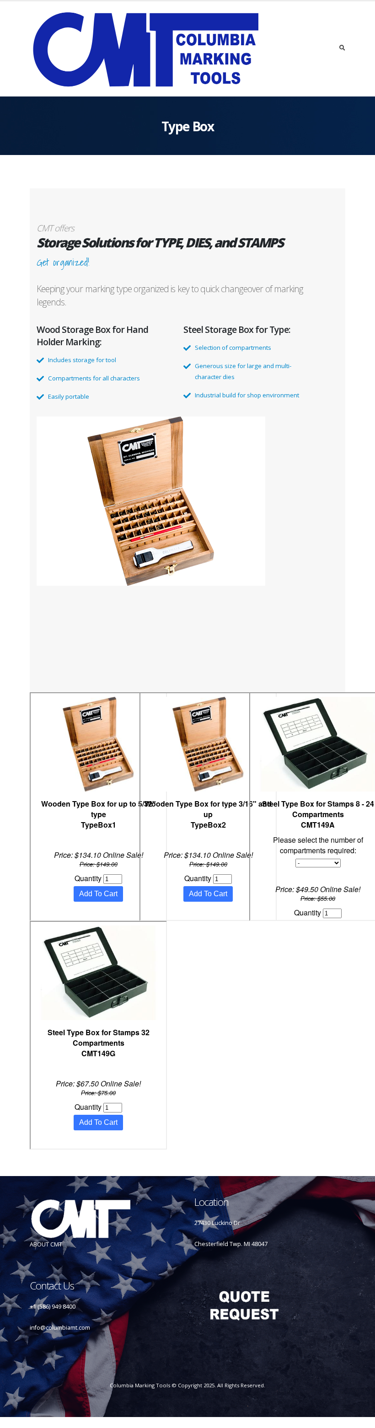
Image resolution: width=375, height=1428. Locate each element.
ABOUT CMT (46, 1244)
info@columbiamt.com (60, 1328)
